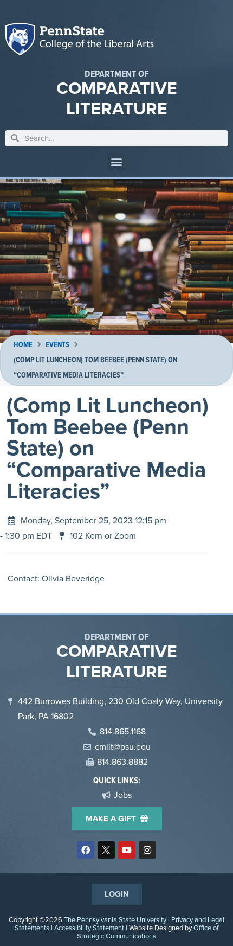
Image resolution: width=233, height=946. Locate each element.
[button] (117, 162)
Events (57, 344)
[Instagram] (147, 850)
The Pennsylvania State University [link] (115, 920)
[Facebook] (85, 850)
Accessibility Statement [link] (89, 928)
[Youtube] (126, 850)
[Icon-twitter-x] (106, 850)
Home (23, 344)
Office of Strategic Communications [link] (148, 932)
